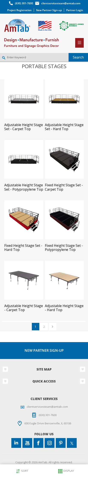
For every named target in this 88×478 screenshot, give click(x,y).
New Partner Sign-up (49, 10)
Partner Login (74, 10)
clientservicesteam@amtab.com (60, 3)
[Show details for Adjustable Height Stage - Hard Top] (64, 280)
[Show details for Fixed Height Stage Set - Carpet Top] (64, 159)
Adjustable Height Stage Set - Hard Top (64, 127)
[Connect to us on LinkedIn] (16, 443)
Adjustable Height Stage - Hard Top (64, 308)
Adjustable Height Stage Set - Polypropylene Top (23, 187)
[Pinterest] (61, 443)
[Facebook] (38, 443)
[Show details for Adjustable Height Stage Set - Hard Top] (64, 98)
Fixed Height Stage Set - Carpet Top (64, 187)
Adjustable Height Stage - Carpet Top (23, 308)
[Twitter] (72, 443)
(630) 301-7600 (24, 3)
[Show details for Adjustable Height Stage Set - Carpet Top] (23, 98)
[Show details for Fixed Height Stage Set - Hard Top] (23, 219)
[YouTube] (27, 443)
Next (52, 326)
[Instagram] (49, 443)
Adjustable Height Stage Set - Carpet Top (23, 127)
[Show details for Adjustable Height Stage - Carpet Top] (23, 280)
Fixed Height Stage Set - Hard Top (23, 248)
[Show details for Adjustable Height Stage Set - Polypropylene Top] (23, 159)
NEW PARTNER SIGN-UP (44, 350)
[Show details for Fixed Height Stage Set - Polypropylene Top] (64, 219)
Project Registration (19, 10)
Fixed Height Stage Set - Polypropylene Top (64, 248)
